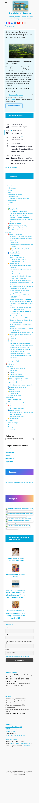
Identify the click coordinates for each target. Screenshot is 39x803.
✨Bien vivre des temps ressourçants (19, 383)
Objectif (10, 190)
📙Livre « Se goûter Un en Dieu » (18, 378)
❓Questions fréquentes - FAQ (17, 226)
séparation (9, 462)
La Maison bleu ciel (20, 13)
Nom (7, 634)
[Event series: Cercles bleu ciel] (21, 137)
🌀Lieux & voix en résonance (17, 387)
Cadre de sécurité (13, 362)
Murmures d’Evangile (19, 127)
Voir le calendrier (10, 168)
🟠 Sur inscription (13, 263)
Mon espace (9, 420)
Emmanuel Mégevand (16, 95)
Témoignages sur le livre (17, 381)
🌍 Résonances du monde (16, 376)
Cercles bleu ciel (17, 140)
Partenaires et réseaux (15, 205)
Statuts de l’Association (17, 416)
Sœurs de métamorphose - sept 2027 (22, 332)
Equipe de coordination (15, 194)
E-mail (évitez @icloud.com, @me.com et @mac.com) (19, 642)
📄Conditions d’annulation (16, 230)
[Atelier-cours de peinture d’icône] (15, 568)
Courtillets (27, 746)
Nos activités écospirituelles (18, 215)
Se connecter (12, 429)
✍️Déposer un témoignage (16, 402)
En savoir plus (14, 105)
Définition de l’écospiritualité (18, 211)
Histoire (10, 192)
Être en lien (9, 404)
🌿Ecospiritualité (13, 209)
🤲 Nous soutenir (13, 418)
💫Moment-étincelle (14, 391)
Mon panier (13, 370)
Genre (8, 649)
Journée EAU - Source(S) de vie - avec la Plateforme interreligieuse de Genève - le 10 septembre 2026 (21, 345)
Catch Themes (21, 774)
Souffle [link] (11, 75)
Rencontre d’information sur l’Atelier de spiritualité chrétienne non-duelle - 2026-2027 (21, 238)
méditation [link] (11, 69)
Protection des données (17, 772)
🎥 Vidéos (11, 372)
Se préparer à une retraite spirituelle (21, 385)
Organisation (12, 200)
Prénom (8, 628)
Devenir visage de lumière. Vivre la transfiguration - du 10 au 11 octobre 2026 (21, 303)
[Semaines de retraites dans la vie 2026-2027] (15, 552)
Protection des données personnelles (17, 656)
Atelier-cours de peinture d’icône (20, 353)
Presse (10, 207)
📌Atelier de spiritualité (15, 234)
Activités (8, 232)
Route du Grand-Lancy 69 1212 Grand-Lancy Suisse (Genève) (14, 729)
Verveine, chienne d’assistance (19, 198)
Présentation (10, 186)
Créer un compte (13, 423)
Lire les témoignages (14, 399)
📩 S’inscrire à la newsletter (16, 406)
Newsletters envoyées (17, 408)
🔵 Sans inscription (14, 253)
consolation (10, 452)
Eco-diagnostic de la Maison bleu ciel (21, 213)
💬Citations (11, 389)
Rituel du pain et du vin (17, 257)
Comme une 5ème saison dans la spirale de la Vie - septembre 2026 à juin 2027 (21, 282)
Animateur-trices (13, 196)
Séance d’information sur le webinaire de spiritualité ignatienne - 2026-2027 (22, 149)
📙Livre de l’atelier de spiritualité (20, 249)
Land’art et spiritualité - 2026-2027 (21, 299)
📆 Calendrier (10, 364)
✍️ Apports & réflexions (15, 374)
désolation (9, 449)
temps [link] (30, 67)
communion (10, 458)
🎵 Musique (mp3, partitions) (17, 368)
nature (8, 455)
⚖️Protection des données (16, 228)
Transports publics (11, 739)
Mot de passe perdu (14, 427)
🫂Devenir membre (14, 410)
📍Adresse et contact (14, 223)
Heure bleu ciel (16, 133)
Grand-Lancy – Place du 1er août (20, 743)
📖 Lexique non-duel (14, 395)
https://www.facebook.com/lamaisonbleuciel (19, 482)
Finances (10, 202)
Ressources (9, 366)
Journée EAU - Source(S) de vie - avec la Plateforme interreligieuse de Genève (22, 160)
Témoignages (14, 242)
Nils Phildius (11, 99)
